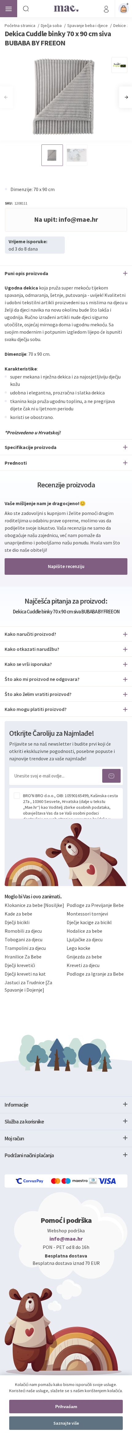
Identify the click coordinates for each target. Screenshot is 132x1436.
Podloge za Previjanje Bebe (95, 905)
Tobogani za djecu (23, 939)
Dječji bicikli (17, 922)
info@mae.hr (66, 1238)
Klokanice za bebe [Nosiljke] (34, 905)
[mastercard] (56, 1181)
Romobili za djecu (23, 931)
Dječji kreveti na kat (25, 974)
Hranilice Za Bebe (23, 957)
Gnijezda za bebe (84, 957)
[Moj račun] (106, 8)
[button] (126, 97)
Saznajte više (66, 1423)
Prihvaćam (66, 1406)
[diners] (93, 1181)
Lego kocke (78, 948)
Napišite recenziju (66, 566)
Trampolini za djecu (25, 948)
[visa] (107, 1181)
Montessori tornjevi (87, 914)
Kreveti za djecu (83, 965)
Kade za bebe (18, 914)
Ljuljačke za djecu (85, 939)
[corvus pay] (29, 1181)
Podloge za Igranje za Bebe (95, 974)
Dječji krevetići (20, 965)
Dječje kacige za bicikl (89, 922)
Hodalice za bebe (84, 931)
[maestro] (75, 1181)
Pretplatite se (111, 776)
